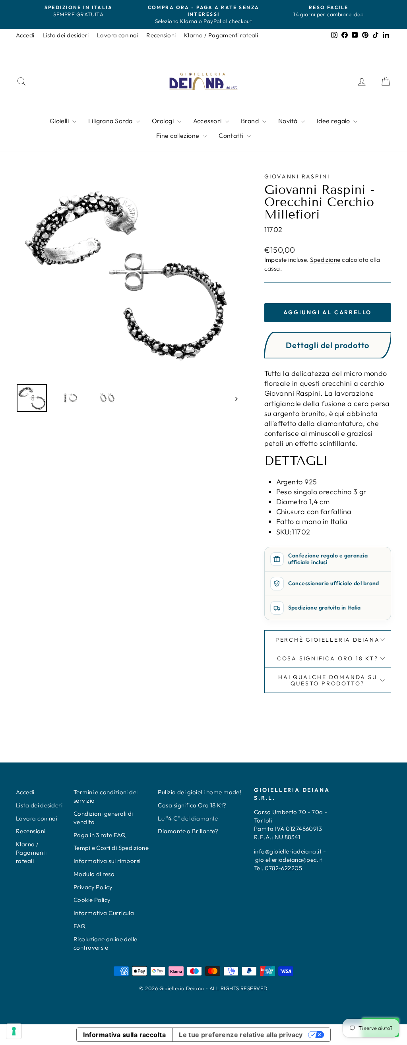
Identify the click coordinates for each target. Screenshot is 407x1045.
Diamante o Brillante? (188, 831)
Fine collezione (178, 135)
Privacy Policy (93, 887)
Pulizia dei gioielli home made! (199, 792)
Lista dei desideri (66, 35)
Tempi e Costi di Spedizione (111, 847)
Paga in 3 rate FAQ (100, 835)
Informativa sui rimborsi (107, 861)
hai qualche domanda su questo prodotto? (327, 680)
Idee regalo (334, 121)
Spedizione (325, 259)
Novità (288, 121)
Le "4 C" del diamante (188, 818)
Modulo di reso (94, 874)
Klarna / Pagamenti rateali (221, 35)
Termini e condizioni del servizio (106, 796)
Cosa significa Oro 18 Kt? (192, 805)
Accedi (25, 35)
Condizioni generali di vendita (103, 818)
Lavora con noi (117, 35)
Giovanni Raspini (297, 176)
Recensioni (161, 35)
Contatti (232, 135)
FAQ (79, 926)
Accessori (208, 121)
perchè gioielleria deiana (327, 639)
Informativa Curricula (104, 913)
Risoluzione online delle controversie (106, 943)
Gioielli (60, 121)
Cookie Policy (92, 900)
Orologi (163, 121)
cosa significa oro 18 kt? (327, 658)
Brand (250, 121)
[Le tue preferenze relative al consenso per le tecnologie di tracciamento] (13, 1031)
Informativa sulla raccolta (124, 1035)
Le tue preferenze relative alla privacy (241, 1035)
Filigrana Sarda (111, 121)
